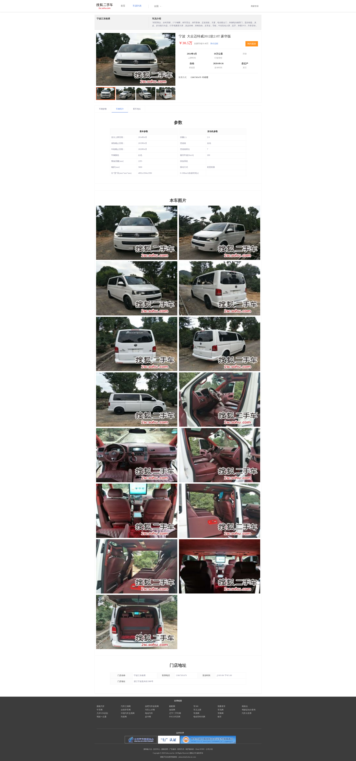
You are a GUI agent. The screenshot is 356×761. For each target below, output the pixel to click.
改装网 (172, 710)
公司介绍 (209, 749)
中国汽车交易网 (127, 713)
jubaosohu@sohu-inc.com (187, 757)
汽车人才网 (150, 710)
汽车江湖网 (126, 706)
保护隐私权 (190, 749)
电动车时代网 (199, 717)
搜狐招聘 (164, 749)
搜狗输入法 (148, 749)
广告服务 (172, 749)
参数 (178, 122)
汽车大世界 (247, 713)
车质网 (196, 713)
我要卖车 (221, 706)
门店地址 (178, 665)
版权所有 (199, 753)
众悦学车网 (126, 710)
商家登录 (255, 6)
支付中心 (156, 749)
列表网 (124, 717)
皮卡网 (148, 717)
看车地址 (137, 109)
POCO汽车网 (174, 717)
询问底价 (251, 44)
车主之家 (197, 710)
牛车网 (99, 710)
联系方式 (180, 749)
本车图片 (178, 200)
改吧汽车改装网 (152, 706)
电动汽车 (149, 713)
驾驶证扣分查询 (248, 710)
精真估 (245, 706)
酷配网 (172, 706)
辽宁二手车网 (175, 713)
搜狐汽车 (100, 706)
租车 (220, 717)
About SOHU (200, 749)
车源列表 (137, 6)
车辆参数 (103, 109)
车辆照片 (120, 109)
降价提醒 (214, 44)
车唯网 (220, 713)
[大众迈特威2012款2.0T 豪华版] (135, 59)
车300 (195, 706)
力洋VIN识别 (102, 713)
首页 (123, 6)
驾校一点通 (101, 717)
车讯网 (220, 710)
